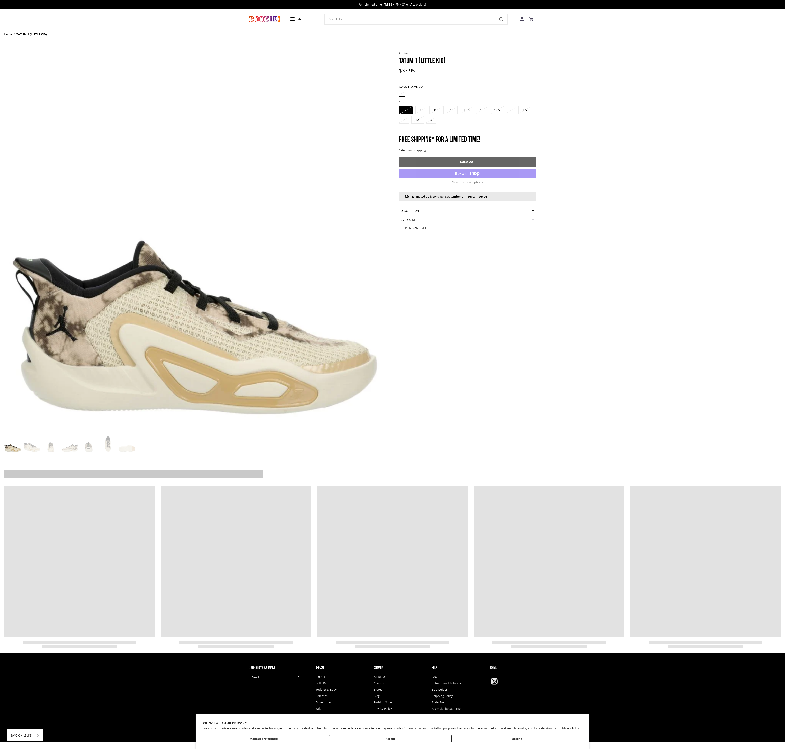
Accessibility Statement (447, 709)
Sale (318, 709)
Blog (377, 696)
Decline (517, 739)
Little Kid (322, 683)
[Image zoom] (195, 242)
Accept (390, 739)
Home (8, 34)
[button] (467, 162)
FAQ (434, 677)
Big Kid (320, 677)
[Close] (38, 735)
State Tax (438, 702)
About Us (380, 677)
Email (255, 677)
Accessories (324, 702)
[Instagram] (494, 681)
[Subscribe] (298, 677)
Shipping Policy (442, 696)
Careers (379, 683)
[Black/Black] (402, 93)
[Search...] (501, 19)
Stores (378, 690)
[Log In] (522, 19)
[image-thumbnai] (12, 444)
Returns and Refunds (446, 683)
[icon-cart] (531, 19)
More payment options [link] (467, 182)
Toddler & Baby (326, 690)
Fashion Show (383, 702)
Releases (322, 696)
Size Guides (440, 690)
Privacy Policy (570, 728)
